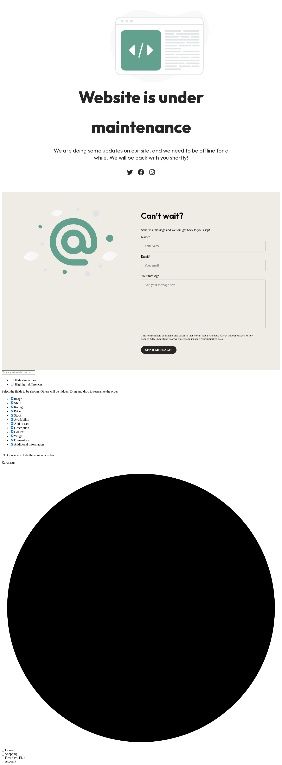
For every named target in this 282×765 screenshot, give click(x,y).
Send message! (158, 350)
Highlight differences (28, 384)
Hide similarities (25, 380)
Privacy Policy (245, 335)
